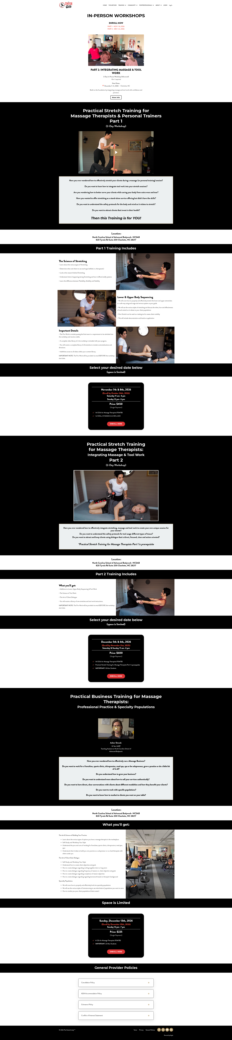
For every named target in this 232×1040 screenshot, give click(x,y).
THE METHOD (113, 5)
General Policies (150, 1030)
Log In (170, 5)
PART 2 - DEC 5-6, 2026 (116, 29)
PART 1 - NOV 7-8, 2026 (116, 26)
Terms (135, 1030)
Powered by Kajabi (168, 1035)
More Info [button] (116, 97)
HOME (105, 5)
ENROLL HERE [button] (116, 424)
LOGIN (165, 5)
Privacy (141, 1030)
